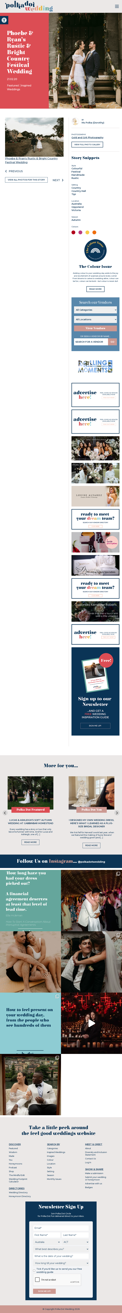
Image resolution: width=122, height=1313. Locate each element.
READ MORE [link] (95, 289)
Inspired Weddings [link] (56, 1152)
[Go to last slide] (5, 812)
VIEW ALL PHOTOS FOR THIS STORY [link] (26, 180)
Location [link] (51, 1164)
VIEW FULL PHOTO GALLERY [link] (87, 144)
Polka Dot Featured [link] (31, 809)
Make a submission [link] (94, 1173)
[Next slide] (116, 812)
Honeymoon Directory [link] (20, 1196)
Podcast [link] (13, 1167)
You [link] (10, 1160)
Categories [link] (52, 1148)
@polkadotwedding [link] (91, 861)
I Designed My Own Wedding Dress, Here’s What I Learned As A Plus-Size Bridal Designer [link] (91, 823)
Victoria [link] (76, 210)
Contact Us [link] (90, 1158)
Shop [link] (11, 1171)
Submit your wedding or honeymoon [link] (95, 1178)
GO (112, 341)
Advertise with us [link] (93, 1183)
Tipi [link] (73, 194)
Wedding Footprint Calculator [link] (18, 1180)
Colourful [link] (76, 168)
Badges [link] (89, 1187)
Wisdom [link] (13, 1152)
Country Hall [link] (78, 191)
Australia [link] (76, 203)
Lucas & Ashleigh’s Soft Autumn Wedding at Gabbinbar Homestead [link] (30, 822)
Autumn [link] (76, 220)
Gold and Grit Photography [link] (87, 137)
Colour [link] (50, 1160)
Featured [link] (13, 85)
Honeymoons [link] (15, 1164)
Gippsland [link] (77, 207)
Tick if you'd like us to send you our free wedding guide (59, 1270)
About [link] (88, 1148)
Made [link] (11, 1156)
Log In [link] (88, 1162)
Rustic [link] (75, 178)
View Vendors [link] (95, 328)
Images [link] (50, 1156)
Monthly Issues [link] (54, 1179)
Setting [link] (50, 1171)
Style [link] (49, 1167)
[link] (4, 20)
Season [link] (50, 1175)
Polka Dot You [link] (91, 809)
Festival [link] (76, 171)
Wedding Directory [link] (18, 1192)
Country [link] (76, 187)
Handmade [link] (78, 174)
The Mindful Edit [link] (17, 1175)
